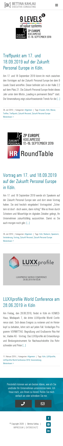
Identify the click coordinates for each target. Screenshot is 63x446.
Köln (48, 110)
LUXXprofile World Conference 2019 (16, 360)
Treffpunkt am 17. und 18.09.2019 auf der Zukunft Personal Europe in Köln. (26, 62)
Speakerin (55, 234)
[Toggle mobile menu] (56, 5)
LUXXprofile (50, 356)
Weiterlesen (7, 116)
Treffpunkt (13, 113)
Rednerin (47, 234)
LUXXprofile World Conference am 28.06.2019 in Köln (31, 302)
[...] (58, 99)
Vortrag (16, 237)
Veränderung (8, 237)
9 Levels (42, 110)
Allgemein (28, 110)
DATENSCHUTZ (32, 427)
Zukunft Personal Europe (41, 113)
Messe (52, 110)
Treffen (6, 113)
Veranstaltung (36, 360)
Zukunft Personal (24, 113)
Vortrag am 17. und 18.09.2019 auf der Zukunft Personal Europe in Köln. (30, 181)
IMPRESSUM (18, 427)
